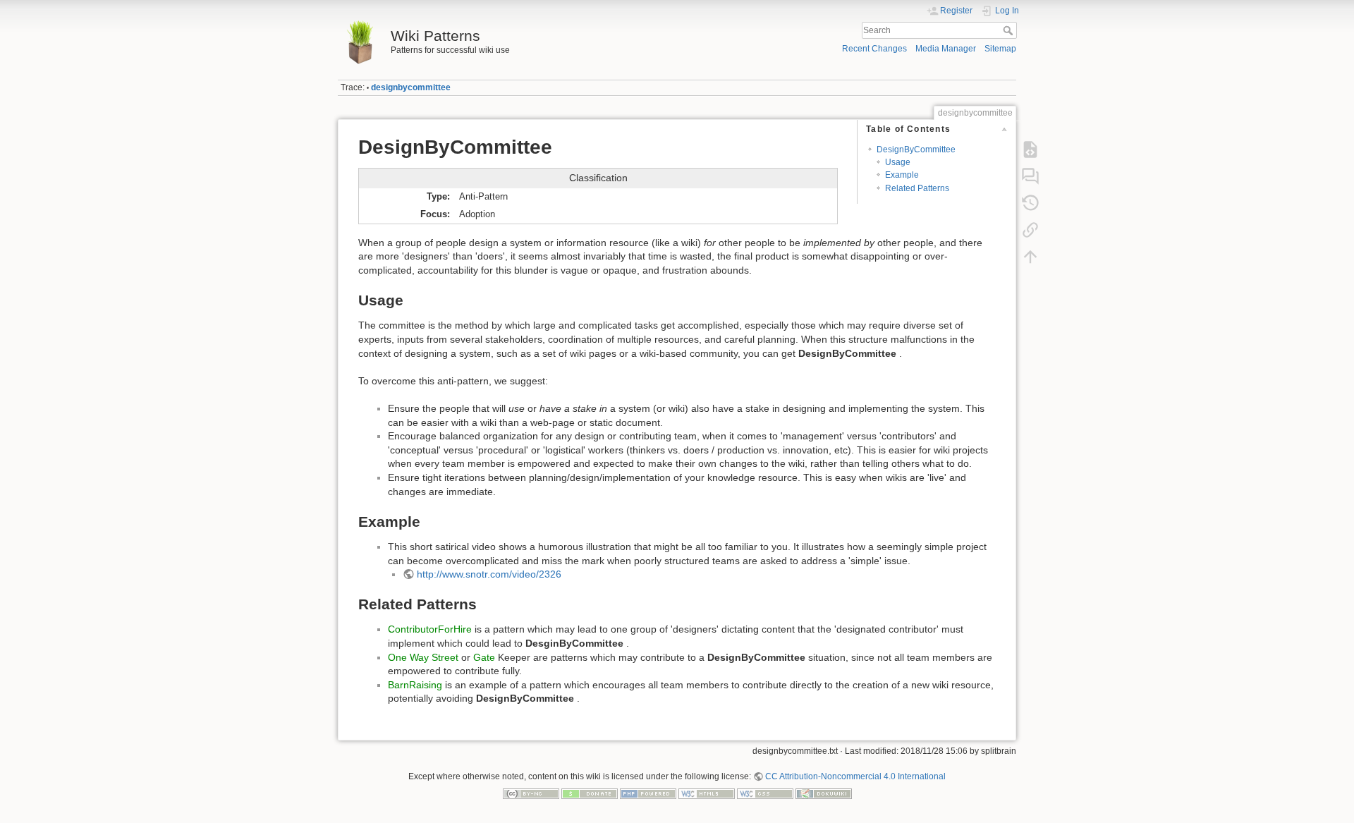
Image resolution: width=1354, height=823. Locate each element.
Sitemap (1000, 49)
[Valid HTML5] (706, 793)
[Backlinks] (1030, 230)
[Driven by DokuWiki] (823, 793)
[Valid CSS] (765, 793)
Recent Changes (874, 49)
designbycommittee (411, 87)
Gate (484, 657)
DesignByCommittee (916, 149)
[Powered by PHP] (648, 793)
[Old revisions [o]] (1030, 203)
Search (1009, 30)
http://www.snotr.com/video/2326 (489, 574)
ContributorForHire (430, 629)
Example (902, 175)
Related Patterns (917, 188)
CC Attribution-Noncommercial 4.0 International (855, 776)
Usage (897, 162)
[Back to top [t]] (1030, 256)
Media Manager (945, 49)
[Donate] (589, 793)
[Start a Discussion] (1030, 176)
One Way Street (423, 657)
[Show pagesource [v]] (1030, 149)
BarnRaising (415, 684)
